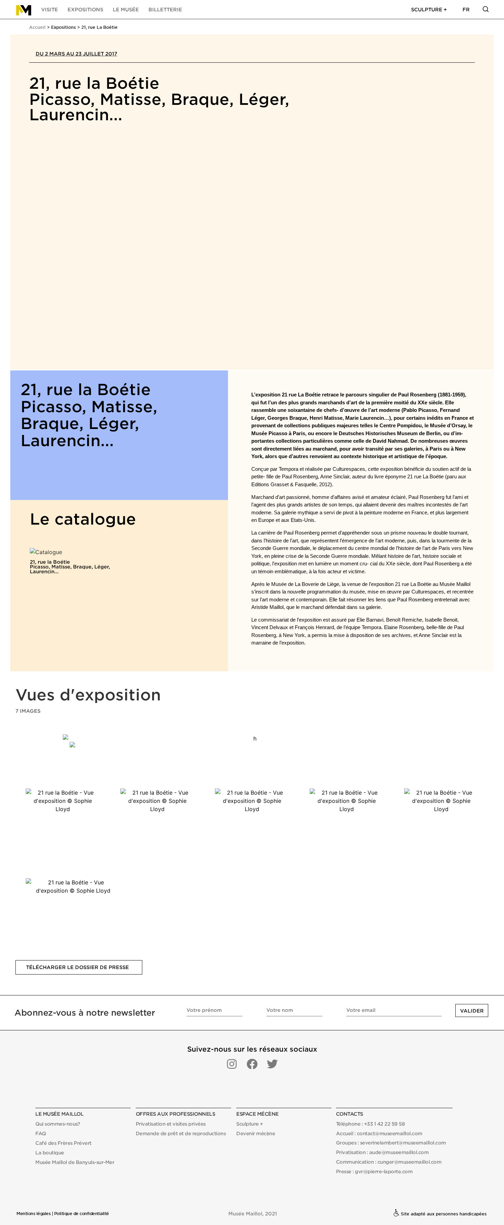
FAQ (40, 1133)
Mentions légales (33, 1213)
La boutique (49, 1152)
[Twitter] (272, 1063)
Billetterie (165, 9)
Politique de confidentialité (81, 1213)
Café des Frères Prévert (63, 1143)
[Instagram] (231, 1063)
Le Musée (126, 9)
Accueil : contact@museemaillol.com (379, 1133)
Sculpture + (429, 9)
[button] (78, 967)
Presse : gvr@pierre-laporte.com (374, 1171)
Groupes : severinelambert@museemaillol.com (391, 1143)
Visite (49, 9)
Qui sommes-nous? (57, 1124)
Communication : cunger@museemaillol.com (389, 1162)
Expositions (85, 9)
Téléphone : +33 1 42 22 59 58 (370, 1124)
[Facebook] (252, 1063)
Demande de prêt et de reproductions (181, 1133)
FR (466, 9)
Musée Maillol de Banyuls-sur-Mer (74, 1162)
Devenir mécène (255, 1133)
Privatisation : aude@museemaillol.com (382, 1152)
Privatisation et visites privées (171, 1124)
